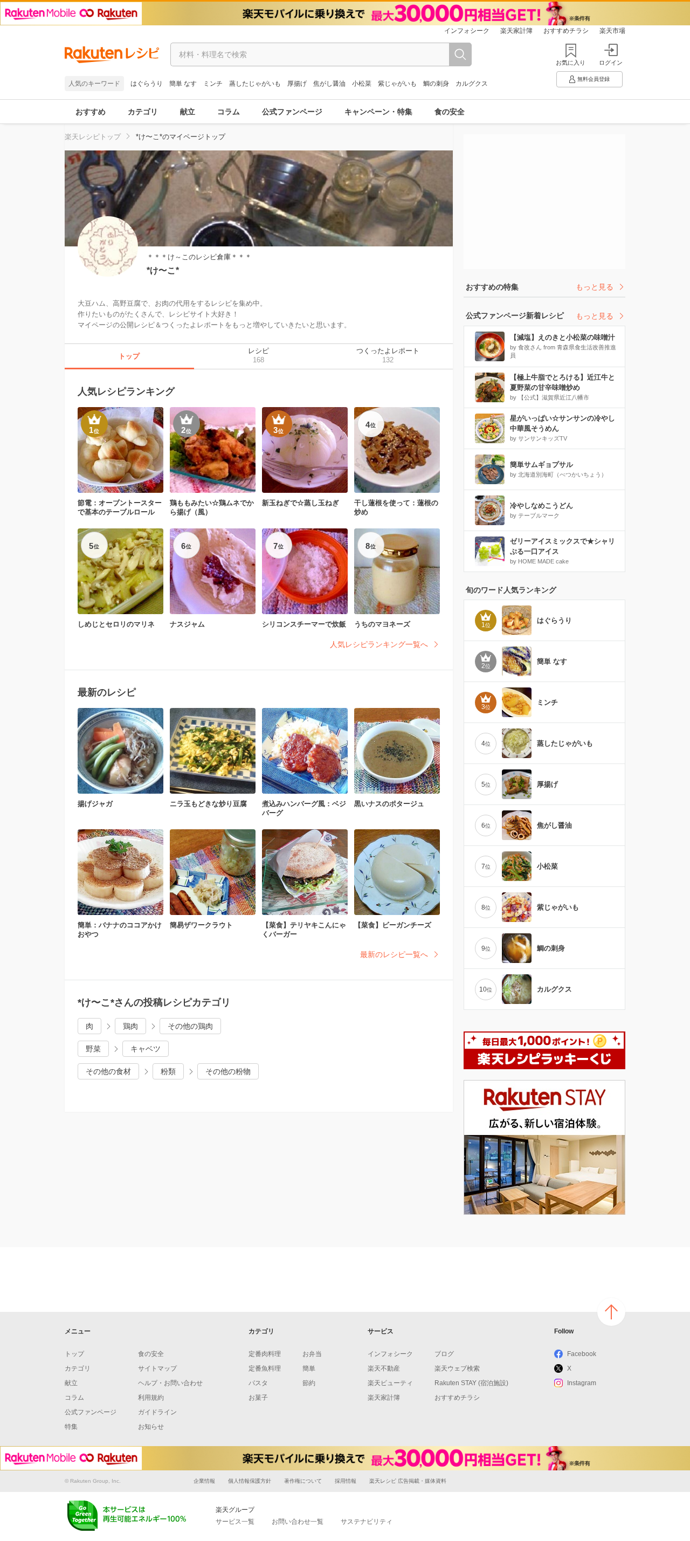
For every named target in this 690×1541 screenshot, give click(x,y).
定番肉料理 (265, 1354)
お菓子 (258, 1397)
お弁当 (312, 1354)
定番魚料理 (265, 1368)
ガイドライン (157, 1412)
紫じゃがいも (397, 83)
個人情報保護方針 (249, 1481)
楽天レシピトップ (93, 137)
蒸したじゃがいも (255, 83)
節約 (308, 1383)
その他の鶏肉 (190, 1026)
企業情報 (204, 1481)
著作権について (303, 1481)
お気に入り (570, 62)
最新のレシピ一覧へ (394, 954)
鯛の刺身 (436, 83)
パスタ (258, 1383)
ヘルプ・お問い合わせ (170, 1383)
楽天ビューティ (390, 1383)
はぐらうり (146, 83)
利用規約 (151, 1397)
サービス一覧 (235, 1521)
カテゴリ (143, 111)
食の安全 (449, 111)
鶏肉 (130, 1026)
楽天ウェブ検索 (457, 1368)
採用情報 (345, 1481)
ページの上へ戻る (611, 1312)
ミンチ (213, 83)
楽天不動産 (384, 1368)
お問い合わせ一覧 (297, 1521)
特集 (71, 1426)
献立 (187, 111)
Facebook (581, 1354)
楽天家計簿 (516, 31)
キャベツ (145, 1048)
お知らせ (151, 1426)
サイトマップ (157, 1368)
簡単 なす (183, 83)
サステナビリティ (366, 1521)
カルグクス (472, 83)
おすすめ (90, 111)
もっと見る (594, 287)
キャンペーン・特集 (378, 111)
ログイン (611, 62)
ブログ (444, 1354)
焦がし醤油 (329, 83)
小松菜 (361, 83)
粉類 (168, 1071)
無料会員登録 (593, 79)
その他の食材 (108, 1071)
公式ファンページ (292, 111)
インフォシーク (466, 31)
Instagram (581, 1383)
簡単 (308, 1368)
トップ (74, 1354)
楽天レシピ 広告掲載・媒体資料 (407, 1481)
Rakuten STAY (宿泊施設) (471, 1383)
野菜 (93, 1048)
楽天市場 (612, 31)
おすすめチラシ (566, 31)
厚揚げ (297, 83)
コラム (228, 111)
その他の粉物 (228, 1071)
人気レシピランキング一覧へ (379, 644)
